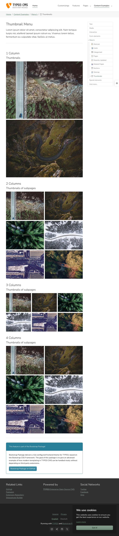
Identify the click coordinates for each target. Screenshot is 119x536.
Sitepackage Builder (14, 497)
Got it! (94, 527)
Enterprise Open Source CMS (58, 489)
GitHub (9, 489)
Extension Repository (15, 495)
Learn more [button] (81, 522)
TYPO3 (55, 523)
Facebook (84, 492)
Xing (82, 495)
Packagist (10, 492)
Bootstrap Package (70, 523)
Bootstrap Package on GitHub (22, 468)
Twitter (83, 489)
